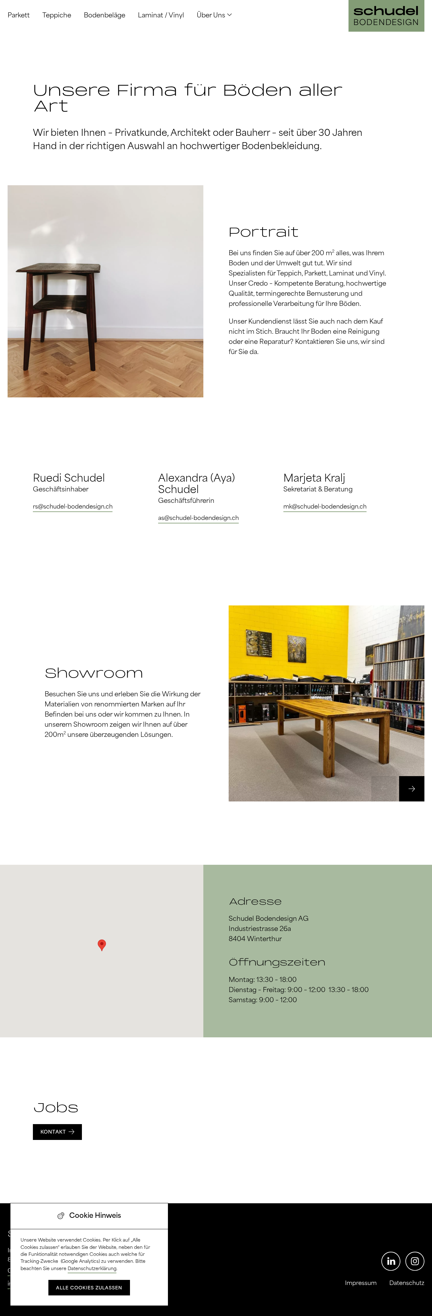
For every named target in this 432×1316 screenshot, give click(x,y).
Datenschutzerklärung (92, 1269)
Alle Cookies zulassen (89, 1288)
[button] (411, 788)
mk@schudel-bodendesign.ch (325, 507)
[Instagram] (414, 1261)
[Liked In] (390, 1261)
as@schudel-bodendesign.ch (198, 518)
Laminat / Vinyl (161, 15)
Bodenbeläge (104, 15)
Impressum (361, 1283)
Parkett (19, 15)
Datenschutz (406, 1283)
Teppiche (56, 15)
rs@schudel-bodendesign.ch (73, 507)
